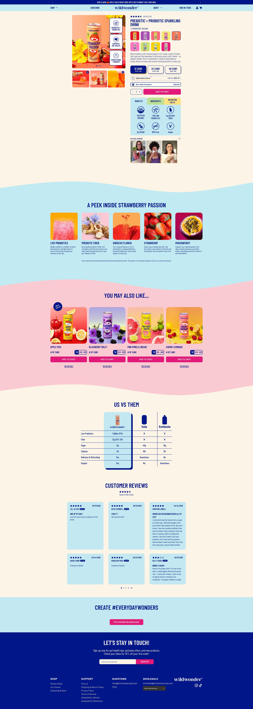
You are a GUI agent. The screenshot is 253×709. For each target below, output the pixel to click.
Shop (52, 7)
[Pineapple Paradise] (155, 46)
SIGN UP (145, 662)
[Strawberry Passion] (176, 35)
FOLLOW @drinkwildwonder (126, 622)
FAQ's (114, 687)
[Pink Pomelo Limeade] (155, 35)
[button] (136, 16)
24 (80, 352)
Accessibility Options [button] (90, 697)
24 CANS (155, 69)
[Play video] (153, 151)
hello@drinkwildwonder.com (124, 683)
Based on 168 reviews (126, 494)
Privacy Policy (87, 691)
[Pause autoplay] (179, 138)
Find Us (84, 684)
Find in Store (185, 7)
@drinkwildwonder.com (162, 683)
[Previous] (52, 2)
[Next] (200, 2)
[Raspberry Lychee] (134, 46)
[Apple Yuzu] (134, 35)
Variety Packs (56, 684)
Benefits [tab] (139, 101)
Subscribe (95, 7)
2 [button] (123, 588)
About (156, 7)
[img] (76, 506)
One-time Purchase (157, 84)
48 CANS (173, 69)
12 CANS (138, 69)
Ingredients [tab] (155, 101)
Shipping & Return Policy (92, 687)
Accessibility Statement (92, 701)
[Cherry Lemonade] (165, 35)
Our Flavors (55, 687)
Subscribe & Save (58, 691)
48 (84, 352)
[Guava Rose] (165, 46)
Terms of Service (88, 694)
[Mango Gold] (145, 46)
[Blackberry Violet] (145, 35)
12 (77, 352)
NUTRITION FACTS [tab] (172, 101)
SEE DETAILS (68, 366)
